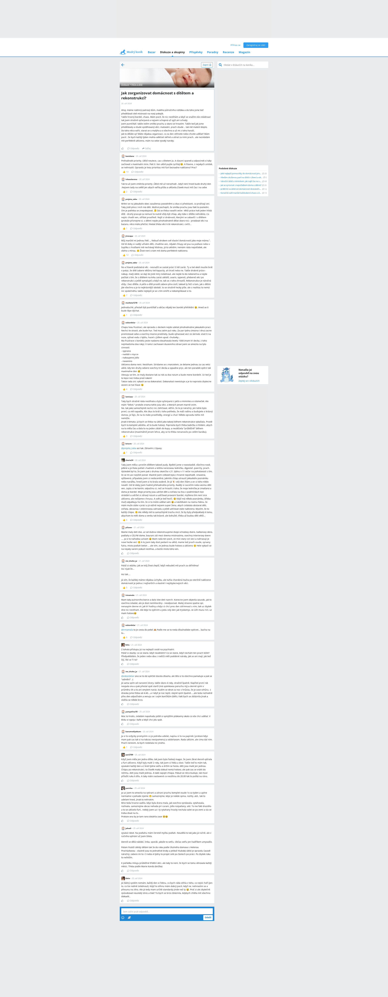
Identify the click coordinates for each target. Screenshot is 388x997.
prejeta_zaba (129, 448)
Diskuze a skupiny (172, 52)
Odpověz (134, 148)
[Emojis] (123, 917)
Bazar (152, 52)
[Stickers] (129, 917)
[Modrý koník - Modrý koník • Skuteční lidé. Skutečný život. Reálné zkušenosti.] (131, 53)
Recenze (228, 52)
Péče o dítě (136, 84)
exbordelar (128, 676)
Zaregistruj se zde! (255, 45)
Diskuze (125, 84)
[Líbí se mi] (124, 148)
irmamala (128, 629)
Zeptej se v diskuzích (249, 381)
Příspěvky (195, 52)
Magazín (244, 52)
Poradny (212, 52)
